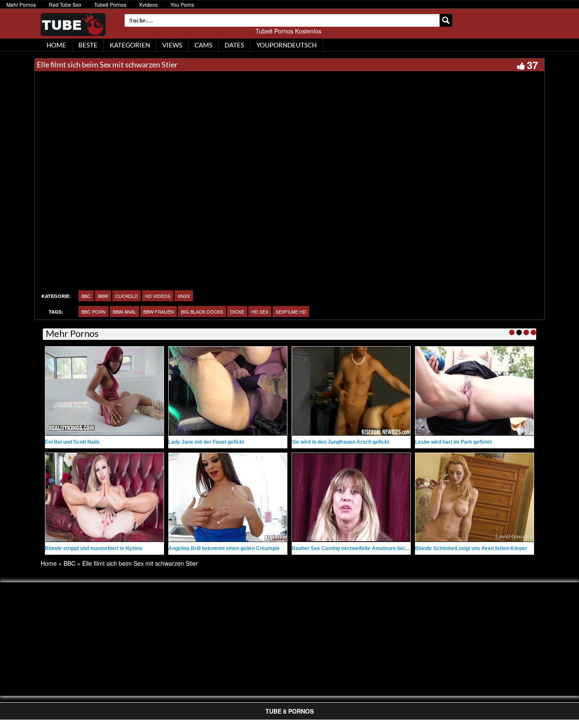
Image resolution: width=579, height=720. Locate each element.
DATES (234, 45)
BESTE (87, 45)
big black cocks (202, 311)
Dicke (237, 311)
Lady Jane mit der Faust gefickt (206, 442)
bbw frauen (158, 311)
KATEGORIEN (130, 45)
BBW (103, 295)
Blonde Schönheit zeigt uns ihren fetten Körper (471, 548)
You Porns (182, 4)
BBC (86, 295)
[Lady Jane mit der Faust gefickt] (227, 391)
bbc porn (93, 311)
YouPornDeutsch (286, 45)
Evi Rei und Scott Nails (72, 442)
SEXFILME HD (291, 311)
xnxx (184, 295)
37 (532, 64)
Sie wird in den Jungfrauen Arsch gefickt (340, 442)
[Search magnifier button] (446, 20)
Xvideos (148, 4)
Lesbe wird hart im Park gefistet (453, 442)
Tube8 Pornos (110, 4)
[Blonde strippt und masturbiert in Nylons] (104, 497)
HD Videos (157, 295)
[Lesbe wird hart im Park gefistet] (474, 391)
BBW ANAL (124, 311)
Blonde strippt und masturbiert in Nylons (93, 548)
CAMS (203, 45)
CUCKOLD (126, 295)
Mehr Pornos (21, 4)
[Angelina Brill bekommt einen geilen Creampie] (227, 497)
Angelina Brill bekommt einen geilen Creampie (224, 548)
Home (49, 563)
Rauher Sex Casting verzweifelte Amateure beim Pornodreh (364, 548)
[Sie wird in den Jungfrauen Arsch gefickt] (351, 391)
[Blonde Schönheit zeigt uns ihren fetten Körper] (474, 497)
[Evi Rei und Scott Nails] (104, 391)
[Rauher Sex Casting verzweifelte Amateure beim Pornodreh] (351, 497)
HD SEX (259, 311)
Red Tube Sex (65, 4)
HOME (56, 45)
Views (172, 45)
